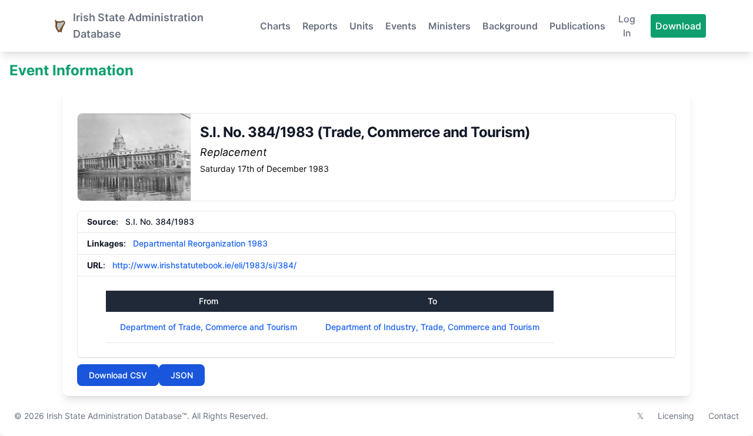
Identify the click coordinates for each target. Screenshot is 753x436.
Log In (626, 26)
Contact (723, 416)
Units (361, 26)
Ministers (449, 26)
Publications (577, 26)
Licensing (676, 416)
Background (510, 26)
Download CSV (118, 375)
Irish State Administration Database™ (116, 416)
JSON (182, 375)
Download (678, 26)
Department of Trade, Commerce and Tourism (208, 327)
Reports (320, 26)
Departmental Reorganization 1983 (200, 243)
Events (401, 26)
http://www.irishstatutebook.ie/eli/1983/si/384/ (204, 265)
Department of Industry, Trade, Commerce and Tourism (432, 327)
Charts (275, 26)
